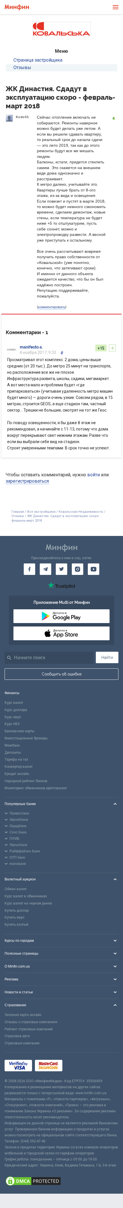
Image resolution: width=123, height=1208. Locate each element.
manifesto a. (31, 347)
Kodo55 (22, 117)
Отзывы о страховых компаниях (31, 1022)
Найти (107, 657)
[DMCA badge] (61, 1181)
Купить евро (14, 917)
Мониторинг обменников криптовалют (36, 788)
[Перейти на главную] (17, 7)
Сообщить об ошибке (62, 674)
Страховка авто (17, 1036)
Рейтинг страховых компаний (29, 1029)
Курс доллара (16, 710)
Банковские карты (19, 731)
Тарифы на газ (16, 759)
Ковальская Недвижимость (81, 512)
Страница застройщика (37, 60)
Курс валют (14, 703)
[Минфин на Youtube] (93, 569)
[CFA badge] (78, 1065)
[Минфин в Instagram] (77, 569)
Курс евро (13, 717)
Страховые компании (22, 1043)
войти (93, 474)
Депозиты (13, 753)
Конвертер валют (19, 767)
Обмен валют (16, 889)
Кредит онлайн (17, 774)
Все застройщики (41, 512)
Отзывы (22, 67)
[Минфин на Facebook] (29, 569)
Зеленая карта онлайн (23, 1015)
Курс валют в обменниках (26, 896)
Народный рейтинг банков (26, 781)
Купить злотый (16, 925)
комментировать (51, 307)
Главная (17, 512)
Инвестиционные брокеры (26, 738)
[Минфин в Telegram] (45, 569)
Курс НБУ (12, 724)
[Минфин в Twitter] (61, 569)
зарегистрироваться (27, 481)
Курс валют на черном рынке (28, 903)
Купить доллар (17, 911)
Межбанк (12, 745)
